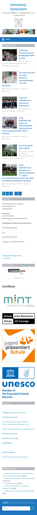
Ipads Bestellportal (8, 452)
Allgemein (11, 63)
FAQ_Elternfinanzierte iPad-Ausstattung (15, 457)
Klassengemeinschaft (8, 66)
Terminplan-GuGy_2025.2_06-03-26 (14, 412)
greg (3, 63)
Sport (17, 66)
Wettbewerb (6, 91)
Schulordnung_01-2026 (10, 417)
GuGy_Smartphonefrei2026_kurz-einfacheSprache (18, 429)
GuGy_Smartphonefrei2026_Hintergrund (15, 422)
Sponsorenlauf (15, 158)
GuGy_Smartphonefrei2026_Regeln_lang (15, 424)
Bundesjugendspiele (21, 63)
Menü (8, 39)
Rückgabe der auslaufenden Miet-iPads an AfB (19, 478)
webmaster (17, 88)
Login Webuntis (7, 443)
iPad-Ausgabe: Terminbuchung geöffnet (17, 491)
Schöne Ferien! (9, 483)
